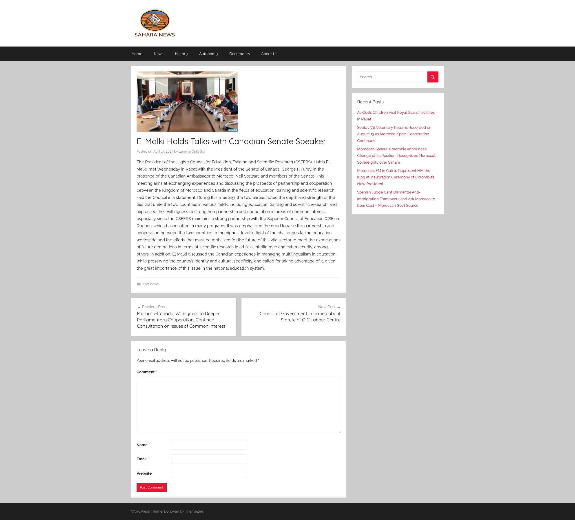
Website (144, 473)
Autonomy (208, 53)
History (181, 53)
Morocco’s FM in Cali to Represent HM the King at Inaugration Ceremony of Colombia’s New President (395, 177)
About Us (269, 53)
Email (143, 459)
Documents (239, 53)
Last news (151, 284)
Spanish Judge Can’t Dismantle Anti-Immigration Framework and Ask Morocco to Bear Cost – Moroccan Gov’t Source (396, 199)
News (159, 53)
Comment (147, 372)
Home (137, 53)
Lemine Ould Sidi (192, 151)
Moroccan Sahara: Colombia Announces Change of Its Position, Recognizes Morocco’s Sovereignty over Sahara (396, 156)
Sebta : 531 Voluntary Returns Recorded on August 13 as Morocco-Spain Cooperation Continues (394, 134)
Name (143, 444)
